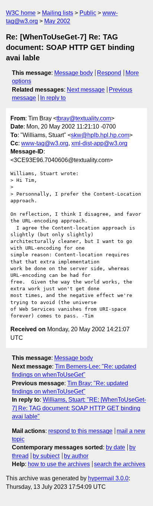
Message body (73, 73)
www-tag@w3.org (44, 143)
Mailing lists (57, 13)
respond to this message (80, 431)
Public (87, 13)
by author (76, 456)
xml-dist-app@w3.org (99, 143)
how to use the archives (59, 464)
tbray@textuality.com (83, 118)
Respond (109, 73)
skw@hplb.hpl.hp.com (100, 135)
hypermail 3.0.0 (108, 478)
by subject (46, 456)
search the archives (119, 464)
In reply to (53, 98)
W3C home (21, 13)
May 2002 (57, 21)
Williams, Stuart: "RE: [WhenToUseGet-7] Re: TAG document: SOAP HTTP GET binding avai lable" (79, 408)
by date (115, 447)
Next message (86, 89)
